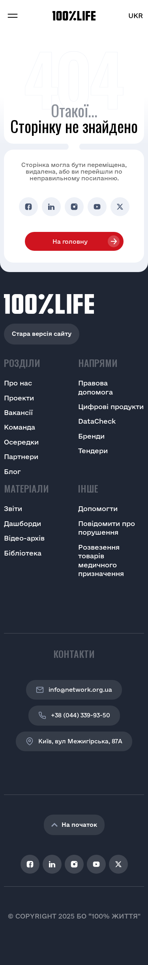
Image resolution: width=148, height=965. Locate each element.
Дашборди (22, 523)
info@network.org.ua (80, 689)
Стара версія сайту (41, 333)
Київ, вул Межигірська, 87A (80, 741)
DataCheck (97, 421)
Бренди (91, 436)
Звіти (13, 508)
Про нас (18, 383)
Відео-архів (24, 538)
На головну (70, 241)
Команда (19, 427)
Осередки (21, 442)
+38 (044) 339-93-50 (80, 715)
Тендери (93, 450)
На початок (79, 824)
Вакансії (18, 412)
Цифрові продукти (111, 406)
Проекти (19, 398)
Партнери (21, 456)
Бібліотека (22, 553)
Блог (12, 471)
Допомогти (98, 508)
